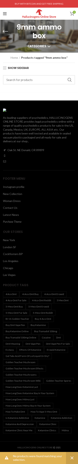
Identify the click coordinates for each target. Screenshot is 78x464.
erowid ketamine (56, 349)
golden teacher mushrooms (21, 374)
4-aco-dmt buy (30, 294)
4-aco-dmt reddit (41, 300)
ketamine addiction (61, 417)
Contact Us (10, 207)
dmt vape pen (33, 343)
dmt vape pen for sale (58, 343)
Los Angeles (10, 261)
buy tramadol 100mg (45, 331)
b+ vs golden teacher (17, 318)
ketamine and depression (20, 424)
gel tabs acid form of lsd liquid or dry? (27, 355)
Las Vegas (9, 275)
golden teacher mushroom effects (24, 368)
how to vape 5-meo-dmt (44, 411)
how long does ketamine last (22, 386)
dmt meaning (13, 343)
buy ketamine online (17, 331)
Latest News (11, 214)
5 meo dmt (63, 300)
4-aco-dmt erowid (54, 294)
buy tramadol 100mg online (21, 337)
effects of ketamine (30, 349)
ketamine (40, 417)
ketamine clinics (47, 430)
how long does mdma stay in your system (28, 405)
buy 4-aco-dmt (43, 318)
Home (14, 57)
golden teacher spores (58, 380)
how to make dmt (15, 411)
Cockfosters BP (13, 254)
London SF (9, 247)
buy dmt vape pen (15, 325)
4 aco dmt (11, 294)
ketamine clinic (47, 424)
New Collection (12, 194)
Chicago (8, 268)
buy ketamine (38, 325)
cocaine (46, 337)
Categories (37, 46)
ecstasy (10, 349)
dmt (58, 337)
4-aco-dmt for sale (16, 300)
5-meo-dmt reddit (43, 312)
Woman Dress (12, 201)
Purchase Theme (12, 221)
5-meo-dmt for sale (16, 312)
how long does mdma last (20, 399)
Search (70, 79)
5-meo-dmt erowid (38, 306)
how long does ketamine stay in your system (30, 393)
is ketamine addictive (17, 417)
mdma (65, 430)
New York (9, 240)
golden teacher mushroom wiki (23, 380)
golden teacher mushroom (20, 362)
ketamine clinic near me (19, 430)
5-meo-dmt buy (14, 306)
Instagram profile (13, 186)
